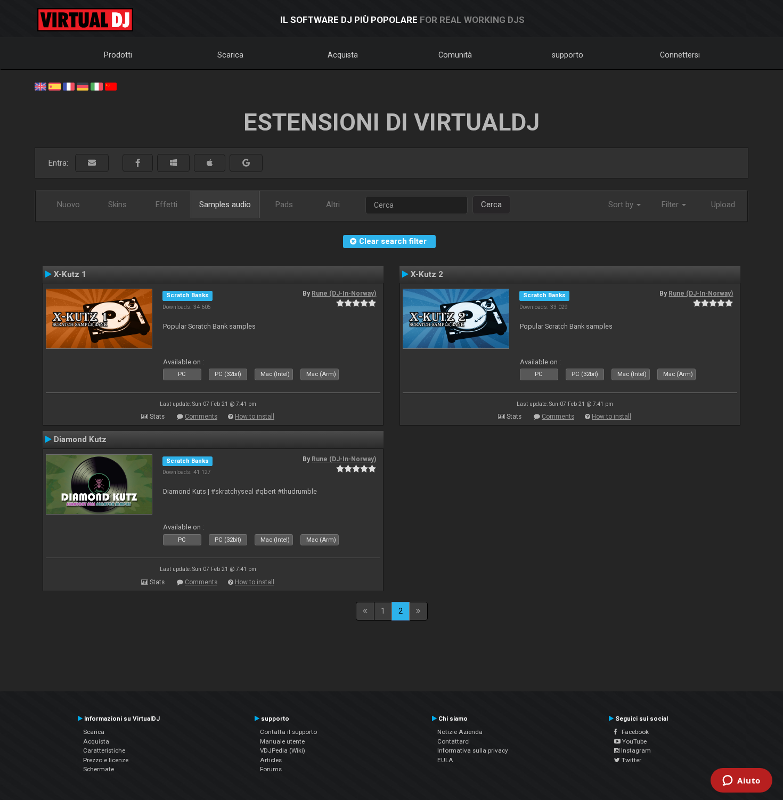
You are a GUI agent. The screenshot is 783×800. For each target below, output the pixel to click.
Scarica (230, 55)
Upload (723, 204)
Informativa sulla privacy (472, 750)
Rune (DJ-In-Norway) (344, 293)
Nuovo (68, 204)
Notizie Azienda (460, 732)
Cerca (491, 204)
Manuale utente (282, 741)
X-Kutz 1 (70, 274)
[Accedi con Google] (246, 163)
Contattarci (453, 741)
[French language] (69, 86)
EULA (445, 760)
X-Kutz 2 (427, 274)
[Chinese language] (111, 86)
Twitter (630, 760)
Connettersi (680, 55)
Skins (117, 204)
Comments (201, 416)
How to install (254, 416)
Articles (271, 760)
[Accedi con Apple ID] (209, 163)
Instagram (635, 750)
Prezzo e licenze (105, 760)
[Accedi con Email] (92, 163)
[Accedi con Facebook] (138, 163)
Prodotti (118, 55)
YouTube (634, 741)
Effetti (166, 204)
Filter (671, 204)
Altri (333, 204)
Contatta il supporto (288, 732)
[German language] (82, 86)
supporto (567, 55)
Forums (271, 769)
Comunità (455, 55)
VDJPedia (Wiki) (282, 750)
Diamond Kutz (80, 439)
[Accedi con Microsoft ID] (173, 163)
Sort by (621, 204)
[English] (40, 86)
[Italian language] (96, 86)
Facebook (633, 732)
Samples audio (225, 204)
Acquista (343, 55)
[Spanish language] (54, 86)
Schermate (98, 769)
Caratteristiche (104, 750)
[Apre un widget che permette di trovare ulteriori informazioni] (741, 781)
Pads (284, 204)
